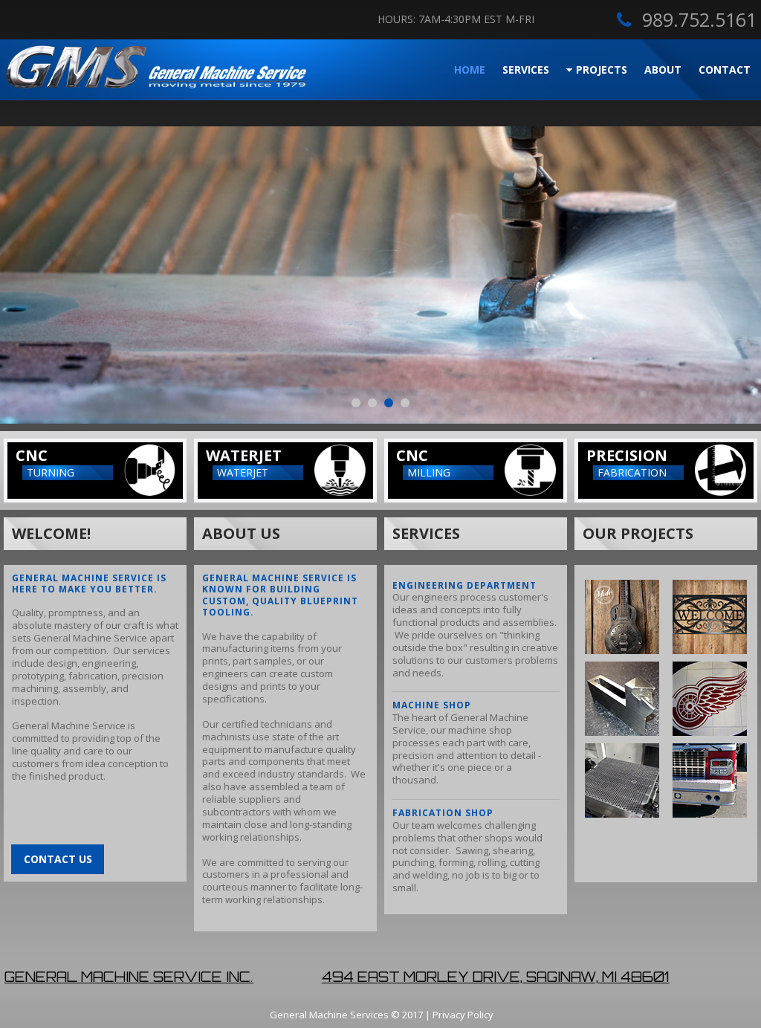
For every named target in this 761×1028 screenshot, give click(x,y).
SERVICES (525, 69)
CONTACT (725, 69)
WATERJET (244, 455)
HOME (469, 69)
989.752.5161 (699, 19)
